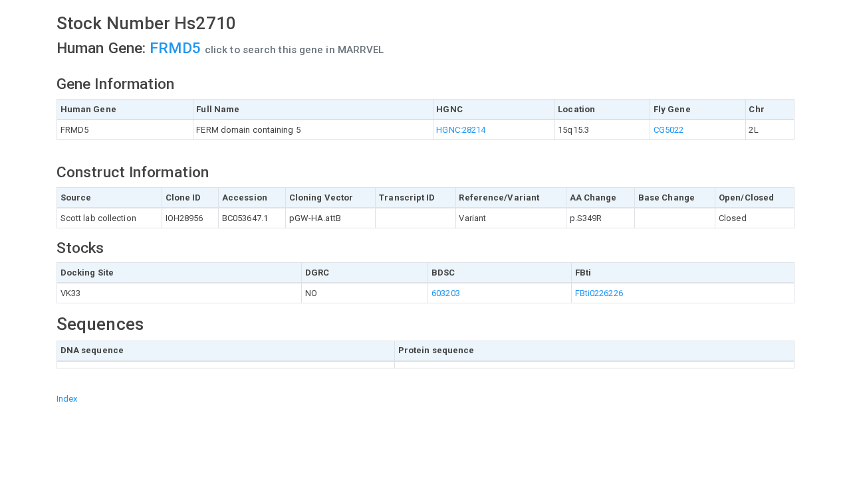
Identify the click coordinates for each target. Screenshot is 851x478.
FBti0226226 (599, 293)
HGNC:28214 (460, 130)
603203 (445, 293)
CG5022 (669, 130)
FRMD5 (177, 48)
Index (67, 399)
